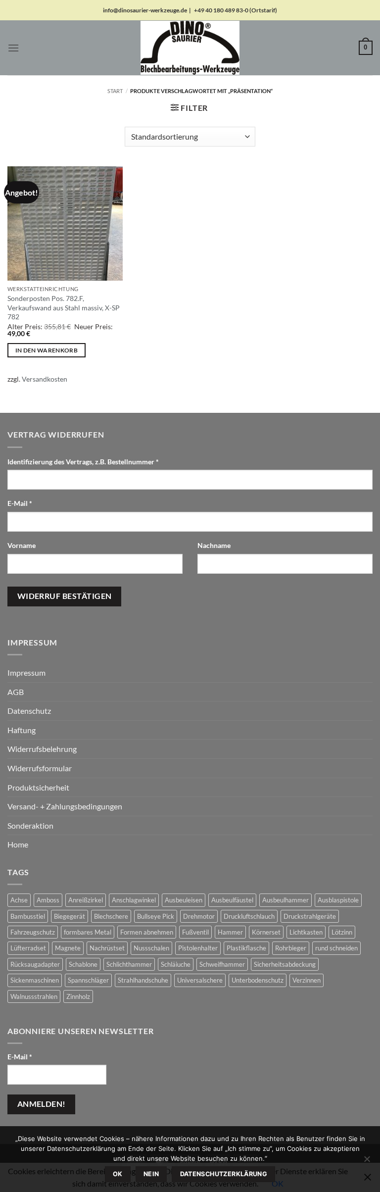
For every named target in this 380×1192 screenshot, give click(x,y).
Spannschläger (88, 980)
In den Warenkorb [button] (46, 350)
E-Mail (19, 503)
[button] (13, 48)
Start (115, 91)
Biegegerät (69, 916)
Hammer (230, 932)
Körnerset (266, 932)
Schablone (83, 964)
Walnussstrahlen (33, 996)
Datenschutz (29, 710)
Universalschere (200, 980)
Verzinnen (306, 980)
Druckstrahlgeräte (310, 916)
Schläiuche (175, 964)
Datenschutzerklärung (224, 1174)
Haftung (21, 730)
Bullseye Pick (155, 916)
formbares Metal (87, 932)
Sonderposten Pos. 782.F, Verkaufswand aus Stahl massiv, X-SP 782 (63, 307)
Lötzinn (342, 932)
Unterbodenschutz (258, 980)
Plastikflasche (246, 948)
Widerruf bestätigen (64, 596)
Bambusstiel (27, 916)
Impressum (26, 672)
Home (17, 844)
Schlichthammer (129, 964)
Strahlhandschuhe (143, 980)
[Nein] (367, 1162)
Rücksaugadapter (35, 964)
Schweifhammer (222, 964)
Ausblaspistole (338, 900)
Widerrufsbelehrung (42, 748)
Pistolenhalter (198, 948)
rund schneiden (336, 948)
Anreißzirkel (85, 900)
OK (118, 1174)
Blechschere (111, 916)
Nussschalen (151, 948)
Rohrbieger (290, 948)
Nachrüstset (107, 948)
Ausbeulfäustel (232, 900)
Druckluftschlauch (249, 916)
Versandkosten (44, 379)
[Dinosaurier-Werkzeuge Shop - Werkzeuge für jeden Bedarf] (190, 47)
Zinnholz (78, 996)
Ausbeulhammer (285, 900)
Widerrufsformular (39, 768)
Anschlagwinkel (134, 900)
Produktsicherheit (38, 787)
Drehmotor (199, 916)
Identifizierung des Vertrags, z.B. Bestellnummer (83, 461)
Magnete (68, 948)
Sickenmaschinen (34, 980)
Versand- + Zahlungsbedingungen (64, 806)
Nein (151, 1174)
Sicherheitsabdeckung (285, 964)
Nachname (214, 545)
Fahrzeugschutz (32, 932)
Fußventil (195, 932)
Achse (19, 900)
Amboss (48, 900)
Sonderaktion (30, 825)
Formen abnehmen (146, 932)
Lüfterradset (28, 948)
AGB (15, 691)
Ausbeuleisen (183, 900)
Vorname (22, 545)
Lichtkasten (306, 932)
